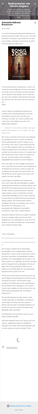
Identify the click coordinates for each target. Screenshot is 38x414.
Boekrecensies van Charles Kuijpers (19, 5)
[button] (35, 23)
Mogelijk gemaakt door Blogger (20, 406)
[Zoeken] (35, 4)
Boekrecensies (12, 348)
